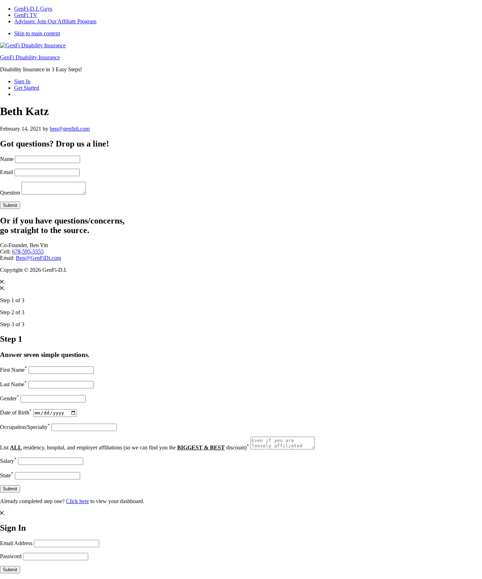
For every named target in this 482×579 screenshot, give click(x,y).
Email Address (16, 543)
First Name (13, 370)
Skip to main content (37, 33)
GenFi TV (25, 15)
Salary (8, 461)
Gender (9, 398)
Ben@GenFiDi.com (38, 258)
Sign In (22, 81)
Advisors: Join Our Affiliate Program (55, 21)
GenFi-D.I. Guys (33, 9)
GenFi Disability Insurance (30, 57)
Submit (10, 205)
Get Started (26, 88)
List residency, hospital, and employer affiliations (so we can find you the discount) (124, 447)
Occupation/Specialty (25, 427)
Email (6, 172)
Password (11, 556)
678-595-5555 (28, 252)
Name (6, 159)
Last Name (13, 384)
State (6, 475)
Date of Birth (16, 413)
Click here (77, 501)
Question (10, 193)
